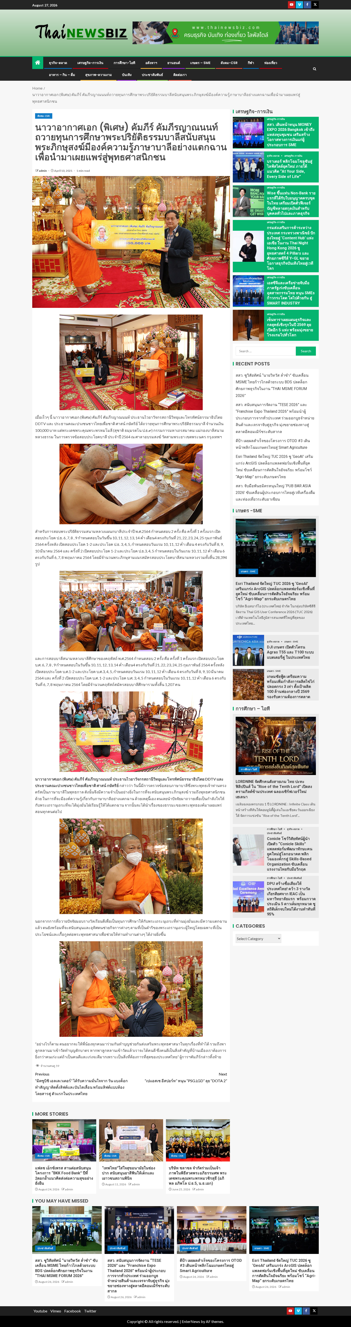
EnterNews (191, 1321)
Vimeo (55, 1311)
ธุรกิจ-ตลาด (58, 62)
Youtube (40, 1311)
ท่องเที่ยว (270, 62)
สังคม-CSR (229, 62)
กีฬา (251, 62)
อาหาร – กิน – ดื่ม (62, 74)
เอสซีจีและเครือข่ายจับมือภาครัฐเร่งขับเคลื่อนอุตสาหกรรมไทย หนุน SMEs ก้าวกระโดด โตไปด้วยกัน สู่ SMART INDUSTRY (291, 293)
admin (43, 170)
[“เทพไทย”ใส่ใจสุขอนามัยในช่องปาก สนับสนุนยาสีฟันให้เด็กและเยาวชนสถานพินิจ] (131, 1140)
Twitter (90, 1311)
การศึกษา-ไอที (124, 62)
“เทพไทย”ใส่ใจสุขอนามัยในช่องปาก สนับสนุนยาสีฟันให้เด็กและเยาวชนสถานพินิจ (128, 1173)
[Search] (315, 69)
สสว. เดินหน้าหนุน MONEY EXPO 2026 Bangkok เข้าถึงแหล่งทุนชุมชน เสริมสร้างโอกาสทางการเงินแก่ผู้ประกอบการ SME (290, 134)
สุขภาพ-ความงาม (98, 74)
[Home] (37, 62)
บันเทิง (127, 74)
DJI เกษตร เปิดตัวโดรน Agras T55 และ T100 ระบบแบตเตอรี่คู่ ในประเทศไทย (290, 652)
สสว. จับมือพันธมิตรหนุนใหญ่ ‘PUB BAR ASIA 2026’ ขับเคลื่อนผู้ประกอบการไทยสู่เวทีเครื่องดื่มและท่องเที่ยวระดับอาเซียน (275, 493)
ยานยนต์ (173, 62)
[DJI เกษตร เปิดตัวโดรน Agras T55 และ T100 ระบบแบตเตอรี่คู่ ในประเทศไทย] (248, 650)
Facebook (72, 1311)
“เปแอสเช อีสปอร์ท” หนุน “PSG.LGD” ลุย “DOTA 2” (186, 1077)
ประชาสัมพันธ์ (152, 74)
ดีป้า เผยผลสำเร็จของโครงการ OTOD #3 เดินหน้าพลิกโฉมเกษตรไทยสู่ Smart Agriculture (211, 1265)
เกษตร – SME (200, 62)
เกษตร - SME (248, 571)
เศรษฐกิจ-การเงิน (90, 62)
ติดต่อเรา (180, 74)
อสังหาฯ (151, 62)
